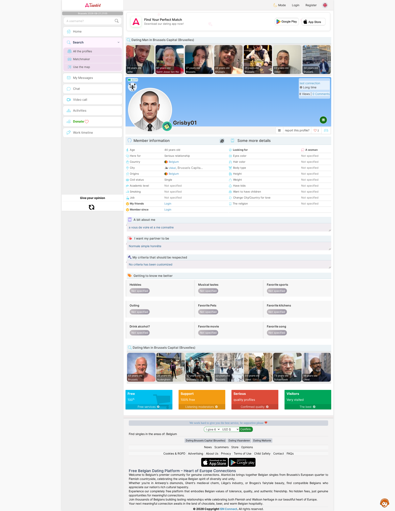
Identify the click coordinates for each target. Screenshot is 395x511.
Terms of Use (242, 453)
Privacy (226, 453)
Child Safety (262, 453)
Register (311, 5)
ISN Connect (228, 509)
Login (295, 5)
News (208, 447)
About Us (212, 453)
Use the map (81, 67)
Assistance (384, 503)
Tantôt (94, 5)
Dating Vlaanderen (239, 440)
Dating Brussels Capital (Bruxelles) (205, 440)
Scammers (221, 447)
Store (234, 447)
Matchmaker (81, 59)
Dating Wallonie (262, 440)
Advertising (195, 453)
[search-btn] (116, 21)
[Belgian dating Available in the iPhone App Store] (215, 460)
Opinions (247, 447)
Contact (278, 453)
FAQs (290, 453)
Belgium (174, 161)
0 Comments (321, 94)
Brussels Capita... (190, 168)
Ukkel (172, 168)
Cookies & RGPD (174, 453)
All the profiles (82, 51)
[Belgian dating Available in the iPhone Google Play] (242, 460)
